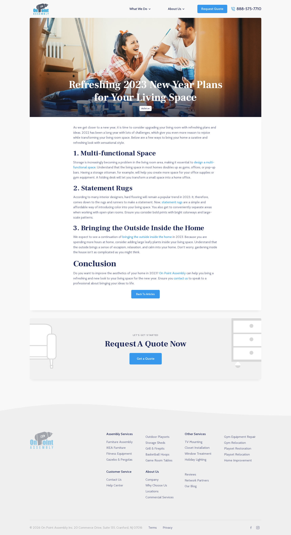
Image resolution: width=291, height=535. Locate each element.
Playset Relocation (237, 454)
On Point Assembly (172, 273)
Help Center (114, 485)
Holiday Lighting (195, 459)
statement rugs (172, 202)
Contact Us (114, 479)
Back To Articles (145, 294)
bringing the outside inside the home (147, 237)
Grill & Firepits (155, 448)
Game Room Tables (159, 460)
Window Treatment (198, 453)
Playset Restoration (237, 448)
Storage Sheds (155, 443)
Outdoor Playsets (157, 437)
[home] (41, 9)
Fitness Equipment (119, 453)
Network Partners (197, 480)
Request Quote (212, 9)
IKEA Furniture (116, 448)
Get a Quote (145, 359)
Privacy (167, 527)
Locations (152, 491)
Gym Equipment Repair (240, 437)
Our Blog (191, 486)
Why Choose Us (156, 485)
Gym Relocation (235, 443)
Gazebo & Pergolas (119, 459)
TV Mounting (193, 442)
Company (152, 479)
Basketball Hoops (157, 454)
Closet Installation (197, 448)
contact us (181, 278)
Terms (152, 527)
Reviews (190, 474)
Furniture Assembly (119, 442)
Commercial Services (160, 497)
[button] (140, 9)
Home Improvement (238, 460)
